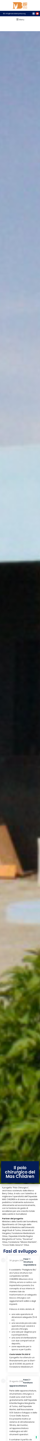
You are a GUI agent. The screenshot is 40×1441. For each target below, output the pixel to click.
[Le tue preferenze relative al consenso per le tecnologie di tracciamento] (36, 1437)
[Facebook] (33, 13)
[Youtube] (37, 13)
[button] (20, 19)
